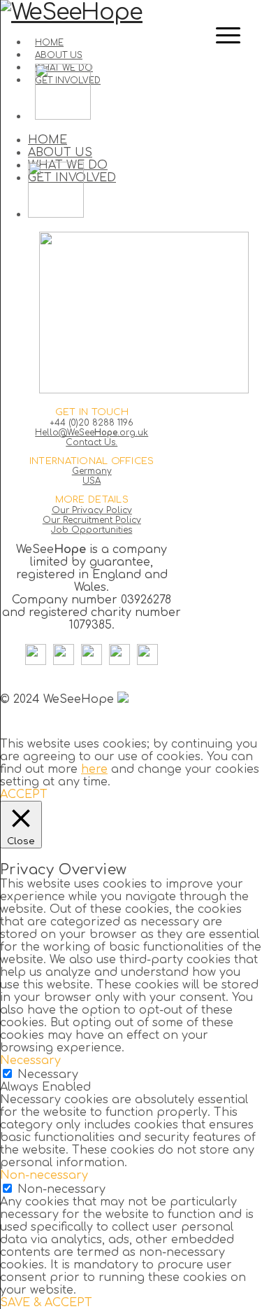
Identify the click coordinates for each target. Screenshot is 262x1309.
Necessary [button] (30, 1060)
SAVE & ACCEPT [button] (46, 1302)
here (94, 769)
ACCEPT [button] (24, 794)
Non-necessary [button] (44, 1175)
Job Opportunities (91, 530)
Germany (92, 471)
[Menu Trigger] (228, 35)
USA (91, 481)
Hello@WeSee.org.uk (91, 433)
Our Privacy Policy (92, 510)
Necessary (47, 1074)
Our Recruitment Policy (92, 520)
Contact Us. (91, 442)
